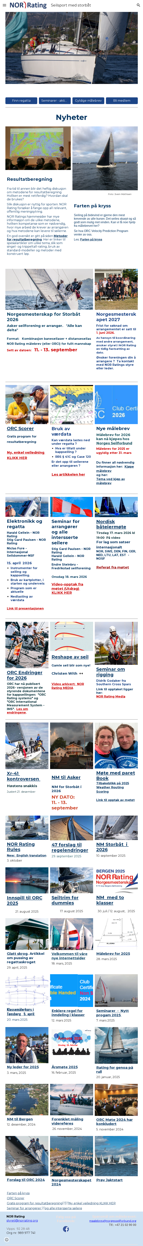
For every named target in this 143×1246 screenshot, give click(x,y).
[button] (4, 5)
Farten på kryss (18, 1193)
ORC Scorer (15, 1198)
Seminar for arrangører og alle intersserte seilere (44, 1208)
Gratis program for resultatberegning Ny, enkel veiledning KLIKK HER (61, 1203)
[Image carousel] (71, 48)
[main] (71, 116)
